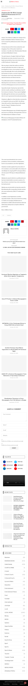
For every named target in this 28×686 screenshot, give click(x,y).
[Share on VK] (12, 32)
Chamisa (9, 215)
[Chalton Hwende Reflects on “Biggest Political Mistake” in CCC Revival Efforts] (7, 517)
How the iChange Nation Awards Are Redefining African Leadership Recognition (19, 526)
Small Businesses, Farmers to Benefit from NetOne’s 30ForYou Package (19, 499)
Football (15, 598)
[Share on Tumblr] (9, 32)
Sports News (15, 650)
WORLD (15, 664)
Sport (15, 643)
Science (15, 633)
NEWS (15, 619)
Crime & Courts (15, 574)
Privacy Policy (6, 684)
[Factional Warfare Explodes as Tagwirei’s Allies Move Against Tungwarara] (14, 264)
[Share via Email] (18, 32)
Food (15, 595)
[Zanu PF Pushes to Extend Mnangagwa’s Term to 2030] (14, 288)
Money (15, 616)
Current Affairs (15, 581)
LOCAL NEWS (15, 612)
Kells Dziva (9, 18)
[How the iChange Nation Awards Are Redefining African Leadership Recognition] (7, 526)
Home (2, 6)
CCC (3, 215)
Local (15, 609)
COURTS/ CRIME (15, 567)
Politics (15, 629)
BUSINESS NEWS (15, 561)
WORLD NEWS (15, 667)
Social (15, 636)
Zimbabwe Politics (15, 671)
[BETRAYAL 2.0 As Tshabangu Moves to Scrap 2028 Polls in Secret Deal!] (14, 313)
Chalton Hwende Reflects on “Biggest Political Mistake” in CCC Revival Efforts (19, 516)
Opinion (15, 623)
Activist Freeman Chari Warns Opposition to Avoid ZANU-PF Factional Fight (14, 349)
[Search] (26, 1)
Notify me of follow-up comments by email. (12, 441)
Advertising (14, 684)
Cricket (15, 571)
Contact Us (22, 684)
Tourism (15, 653)
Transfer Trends (15, 657)
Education (15, 585)
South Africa (15, 640)
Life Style (15, 605)
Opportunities (15, 626)
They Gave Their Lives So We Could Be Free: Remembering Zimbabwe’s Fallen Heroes (19, 536)
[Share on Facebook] (16, 29)
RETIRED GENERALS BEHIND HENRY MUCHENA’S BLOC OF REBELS (19, 508)
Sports (15, 647)
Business (15, 557)
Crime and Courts (15, 578)
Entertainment (15, 588)
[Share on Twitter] (19, 29)
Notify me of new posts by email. (9, 445)
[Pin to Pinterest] (22, 29)
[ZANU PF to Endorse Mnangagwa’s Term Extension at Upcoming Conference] (14, 363)
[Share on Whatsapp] (15, 32)
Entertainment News (15, 592)
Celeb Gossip (15, 564)
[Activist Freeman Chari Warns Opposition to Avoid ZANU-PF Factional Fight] (14, 337)
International (15, 602)
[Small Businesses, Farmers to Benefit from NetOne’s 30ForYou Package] (7, 499)
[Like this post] (12, 29)
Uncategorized (15, 660)
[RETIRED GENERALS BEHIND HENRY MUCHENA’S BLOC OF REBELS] (7, 508)
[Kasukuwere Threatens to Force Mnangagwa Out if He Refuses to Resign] (14, 388)
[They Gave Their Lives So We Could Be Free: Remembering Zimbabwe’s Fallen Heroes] (7, 536)
